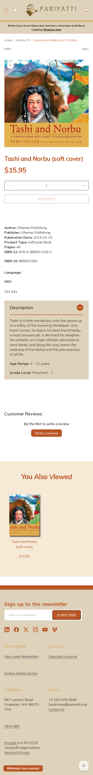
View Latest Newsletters (21, 656)
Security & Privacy (17, 752)
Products (23, 40)
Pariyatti (10, 743)
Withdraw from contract (23, 768)
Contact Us (56, 709)
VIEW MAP (12, 726)
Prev (7, 49)
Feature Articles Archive (21, 673)
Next (85, 49)
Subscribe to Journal (63, 656)
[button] (6, 10)
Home (8, 40)
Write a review (46, 433)
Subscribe (66, 615)
